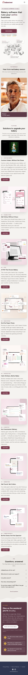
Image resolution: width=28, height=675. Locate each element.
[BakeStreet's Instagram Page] (15, 670)
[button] (14, 570)
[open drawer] (24, 2)
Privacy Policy (6, 666)
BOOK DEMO (9, 31)
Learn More (5, 179)
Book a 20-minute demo (10, 626)
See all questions (14, 591)
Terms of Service (15, 666)
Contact (23, 666)
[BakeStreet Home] (7, 2)
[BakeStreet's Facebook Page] (13, 670)
